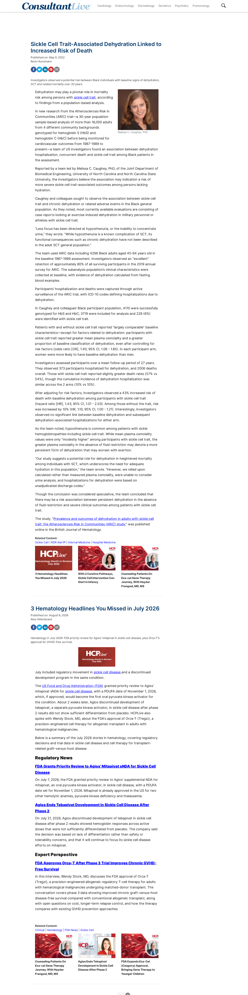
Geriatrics (164, 5)
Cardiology (104, 5)
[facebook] (33, 69)
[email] (57, 69)
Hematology (54, 930)
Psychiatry (181, 5)
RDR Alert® (58, 542)
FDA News (71, 930)
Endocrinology (124, 5)
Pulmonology (201, 5)
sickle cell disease (107, 672)
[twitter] (39, 69)
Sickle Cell (42, 542)
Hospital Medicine (104, 542)
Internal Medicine (79, 542)
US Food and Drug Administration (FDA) (72, 686)
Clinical (39, 930)
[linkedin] (45, 69)
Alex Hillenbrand (41, 619)
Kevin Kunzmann (41, 61)
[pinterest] (51, 69)
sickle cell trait (85, 97)
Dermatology (146, 5)
